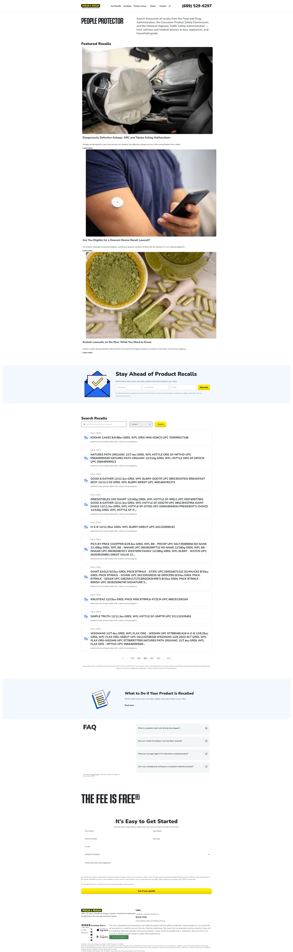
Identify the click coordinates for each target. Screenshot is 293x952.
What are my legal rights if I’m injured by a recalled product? (163, 753)
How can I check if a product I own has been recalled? (160, 741)
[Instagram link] (91, 937)
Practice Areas (140, 6)
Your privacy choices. (119, 937)
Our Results (116, 6)
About (152, 6)
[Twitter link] (91, 929)
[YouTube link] (91, 934)
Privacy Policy (144, 393)
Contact (163, 6)
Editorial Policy (159, 921)
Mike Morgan (95, 774)
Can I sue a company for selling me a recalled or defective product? (165, 766)
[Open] (169, 6)
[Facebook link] (91, 932)
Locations (127, 6)
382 (152, 658)
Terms (110, 884)
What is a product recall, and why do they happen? (159, 728)
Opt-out (149, 921)
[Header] (90, 6)
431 (169, 658)
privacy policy (129, 884)
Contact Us (154, 914)
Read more (129, 705)
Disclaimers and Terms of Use (135, 951)
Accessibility (141, 921)
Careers (147, 914)
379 (132, 658)
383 (158, 658)
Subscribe (204, 387)
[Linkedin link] (91, 940)
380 (139, 658)
